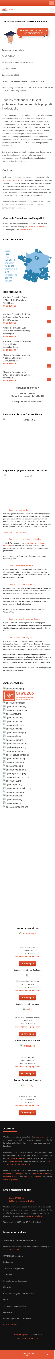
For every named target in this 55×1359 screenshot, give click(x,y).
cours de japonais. (11, 1180)
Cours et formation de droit (19, 510)
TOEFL (6, 1164)
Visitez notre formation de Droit (14, 532)
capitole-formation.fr (10, 180)
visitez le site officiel (36, 227)
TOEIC (48, 1161)
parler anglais (15, 1161)
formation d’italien (11, 1177)
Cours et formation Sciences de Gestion (24, 619)
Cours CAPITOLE (16, 1198)
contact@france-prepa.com (27, 956)
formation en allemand (41, 1174)
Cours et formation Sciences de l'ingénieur (25, 539)
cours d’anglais (42, 1137)
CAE (18, 1164)
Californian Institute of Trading (21, 1201)
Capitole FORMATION (28, 1338)
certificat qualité (26, 230)
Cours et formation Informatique (21, 566)
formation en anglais (16, 1158)
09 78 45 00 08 (9, 306)
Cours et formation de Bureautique (22, 584)
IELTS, (13, 1164)
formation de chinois (32, 1177)
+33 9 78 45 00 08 (11, 1250)
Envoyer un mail (10, 1325)
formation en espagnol (13, 1174)
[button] (51, 3)
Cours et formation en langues (20, 638)
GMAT (24, 1164)
